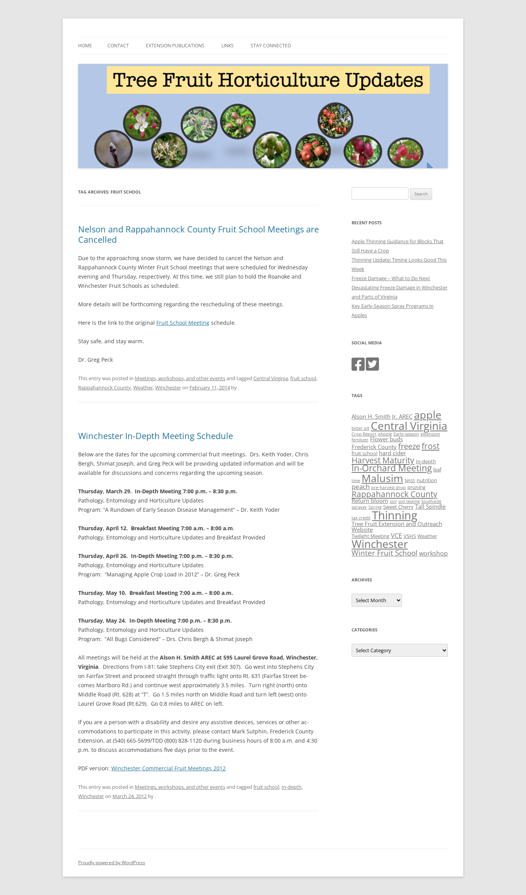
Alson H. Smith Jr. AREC (382, 416)
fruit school (303, 378)
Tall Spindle (430, 506)
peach (361, 486)
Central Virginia (270, 378)
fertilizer (360, 439)
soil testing (409, 501)
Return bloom (370, 500)
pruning (416, 487)
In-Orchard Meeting (392, 468)
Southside (431, 501)
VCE (396, 535)
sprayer (359, 507)
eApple (385, 434)
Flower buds (386, 439)
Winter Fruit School (384, 553)
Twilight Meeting (370, 536)
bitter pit (360, 428)
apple (427, 414)
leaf (437, 469)
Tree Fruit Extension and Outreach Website (397, 526)
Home (85, 45)
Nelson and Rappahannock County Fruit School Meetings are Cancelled (198, 234)
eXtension (430, 434)
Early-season (406, 434)
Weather (143, 387)
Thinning (394, 515)
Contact (118, 45)
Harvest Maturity (383, 460)
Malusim (382, 478)
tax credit (361, 518)
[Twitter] (372, 367)
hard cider (392, 453)
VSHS (410, 536)
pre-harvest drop (388, 487)
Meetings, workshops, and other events (180, 378)
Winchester (168, 387)
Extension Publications (175, 45)
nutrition (427, 480)
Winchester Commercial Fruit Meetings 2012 (168, 768)
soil (393, 501)
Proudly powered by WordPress (111, 862)
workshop (433, 553)
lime (356, 480)
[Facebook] (358, 367)
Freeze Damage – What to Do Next (391, 278)
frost (430, 446)
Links (227, 45)
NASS (410, 480)
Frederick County (374, 447)
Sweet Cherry (398, 506)
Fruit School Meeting (182, 322)
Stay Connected (271, 45)
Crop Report (364, 434)
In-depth (291, 786)
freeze (409, 446)
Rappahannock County (104, 387)
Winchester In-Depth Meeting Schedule (155, 435)
